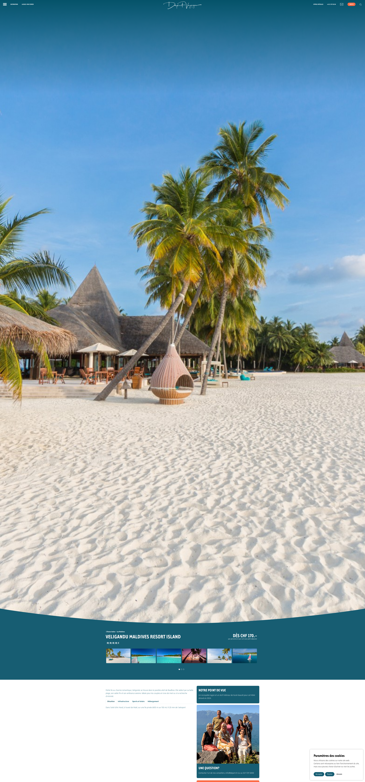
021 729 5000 (248, 773)
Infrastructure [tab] (123, 701)
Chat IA (351, 4)
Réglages (339, 774)
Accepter (319, 774)
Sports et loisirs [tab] (138, 701)
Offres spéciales (318, 4)
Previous (101, 658)
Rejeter (329, 774)
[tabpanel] (118, 656)
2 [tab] (181, 669)
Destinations (14, 4)
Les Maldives (121, 631)
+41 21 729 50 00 (331, 4)
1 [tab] (179, 669)
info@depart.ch (231, 773)
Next (260, 658)
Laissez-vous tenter (28, 4)
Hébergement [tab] (153, 701)
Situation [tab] (111, 701)
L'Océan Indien (110, 631)
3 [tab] (183, 669)
